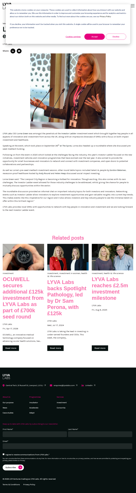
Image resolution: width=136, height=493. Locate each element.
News (5, 408)
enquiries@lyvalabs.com (64, 385)
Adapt (32, 413)
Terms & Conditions (11, 484)
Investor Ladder (68, 133)
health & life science (114, 273)
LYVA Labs (7, 44)
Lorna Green (22, 133)
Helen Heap (60, 173)
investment (8, 273)
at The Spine (66, 145)
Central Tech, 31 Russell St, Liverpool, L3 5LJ (24, 385)
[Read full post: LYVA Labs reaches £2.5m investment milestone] (112, 257)
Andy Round (44, 173)
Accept (95, 36)
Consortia (61, 408)
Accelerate (33, 408)
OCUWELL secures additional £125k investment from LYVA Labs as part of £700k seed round (23, 298)
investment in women (69, 273)
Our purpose (8, 402)
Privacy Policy (105, 16)
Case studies (8, 413)
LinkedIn (89, 385)
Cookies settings (73, 36)
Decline (116, 36)
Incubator (33, 402)
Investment (62, 402)
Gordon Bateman (118, 170)
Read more (10, 348)
